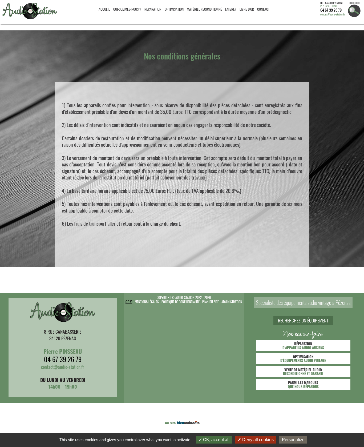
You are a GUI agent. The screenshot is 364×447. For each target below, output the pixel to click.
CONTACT (263, 9)
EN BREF (230, 9)
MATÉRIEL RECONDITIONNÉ (204, 9)
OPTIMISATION (174, 9)
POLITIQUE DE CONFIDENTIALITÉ (180, 301)
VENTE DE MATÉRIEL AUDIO (303, 371)
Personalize (293, 439)
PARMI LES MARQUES (303, 384)
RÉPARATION (152, 9)
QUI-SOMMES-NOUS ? (127, 9)
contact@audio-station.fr (332, 14)
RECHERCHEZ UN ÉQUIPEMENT (303, 320)
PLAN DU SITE (210, 301)
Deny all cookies (257, 439)
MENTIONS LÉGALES (147, 301)
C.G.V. (129, 301)
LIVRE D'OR (247, 9)
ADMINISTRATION (231, 301)
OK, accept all (215, 439)
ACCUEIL (104, 9)
